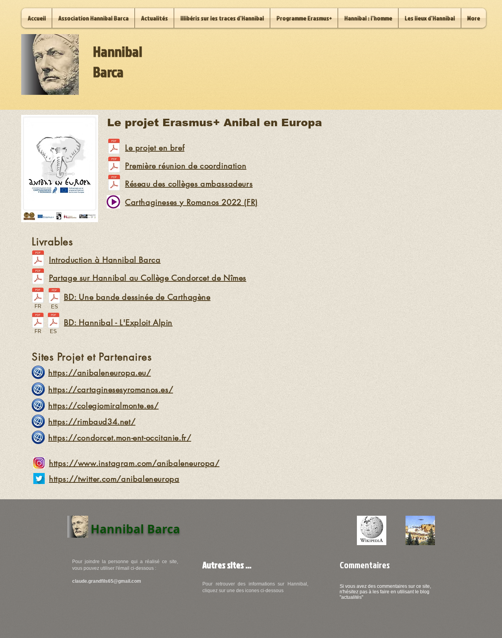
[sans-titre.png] (371, 530)
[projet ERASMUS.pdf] (114, 147)
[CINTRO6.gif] (420, 530)
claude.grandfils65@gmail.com (106, 581)
